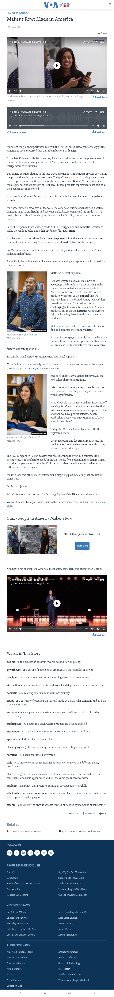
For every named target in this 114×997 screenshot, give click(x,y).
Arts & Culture (14, 969)
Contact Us (12, 878)
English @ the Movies (17, 918)
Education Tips (14, 986)
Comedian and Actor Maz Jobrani (29, 579)
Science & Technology (69, 963)
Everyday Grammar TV (18, 923)
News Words (64, 929)
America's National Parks (20, 952)
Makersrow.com (59, 326)
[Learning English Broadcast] (69, 993)
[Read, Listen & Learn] (20, 993)
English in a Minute (17, 912)
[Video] (44, 993)
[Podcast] (44, 853)
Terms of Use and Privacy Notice (23, 884)
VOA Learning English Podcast (73, 980)
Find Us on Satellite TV (69, 884)
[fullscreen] (104, 91)
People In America (18, 13)
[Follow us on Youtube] (23, 853)
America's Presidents (17, 958)
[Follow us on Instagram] (30, 853)
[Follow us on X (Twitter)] (16, 853)
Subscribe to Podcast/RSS (71, 878)
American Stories (16, 963)
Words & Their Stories (69, 975)
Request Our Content (17, 895)
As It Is (10, 975)
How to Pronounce (67, 935)
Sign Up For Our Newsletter (72, 872)
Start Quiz (82, 546)
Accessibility (13, 889)
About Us (11, 872)
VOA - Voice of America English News (32, 116)
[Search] (94, 993)
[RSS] (37, 853)
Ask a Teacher (14, 980)
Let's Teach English (67, 918)
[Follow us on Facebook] (9, 853)
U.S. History (64, 969)
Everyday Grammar (68, 952)
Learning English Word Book (72, 889)
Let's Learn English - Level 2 (72, 912)
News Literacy (65, 923)
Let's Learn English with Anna (22, 929)
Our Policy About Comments (72, 895)
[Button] (102, 33)
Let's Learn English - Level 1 (21, 935)
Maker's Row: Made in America (28, 41)
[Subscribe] (51, 853)
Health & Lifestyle (67, 958)
